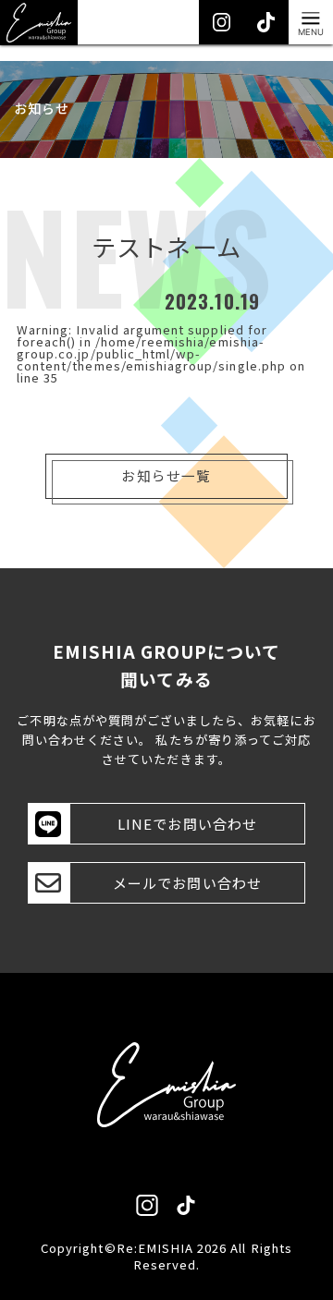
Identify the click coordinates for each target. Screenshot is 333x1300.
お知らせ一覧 (166, 475)
